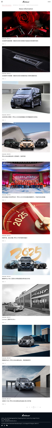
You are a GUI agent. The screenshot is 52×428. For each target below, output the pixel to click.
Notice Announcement (32, 5)
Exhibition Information (19, 5)
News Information (6, 5)
